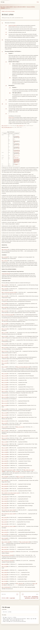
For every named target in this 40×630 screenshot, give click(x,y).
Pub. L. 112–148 (4, 421)
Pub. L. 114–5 (4, 391)
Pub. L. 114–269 (4, 386)
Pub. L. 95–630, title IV (6, 587)
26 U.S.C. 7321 (11, 117)
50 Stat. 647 (15, 160)
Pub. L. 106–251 (4, 496)
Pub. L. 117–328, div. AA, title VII (8, 314)
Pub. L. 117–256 (4, 323)
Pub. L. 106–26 (4, 507)
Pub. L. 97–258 (4, 125)
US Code (2, 2)
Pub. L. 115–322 (4, 380)
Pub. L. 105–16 (4, 521)
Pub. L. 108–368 (4, 476)
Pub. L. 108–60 (4, 488)
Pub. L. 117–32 (4, 351)
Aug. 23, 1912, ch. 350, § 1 (16, 136)
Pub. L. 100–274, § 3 (20, 125)
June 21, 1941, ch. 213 (18, 160)
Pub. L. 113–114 (4, 403)
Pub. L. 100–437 (4, 572)
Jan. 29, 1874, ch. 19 (15, 157)
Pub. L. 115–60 (4, 384)
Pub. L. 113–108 (4, 405)
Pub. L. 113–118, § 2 (20, 476)
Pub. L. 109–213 (4, 467)
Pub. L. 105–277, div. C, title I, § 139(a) (8, 510)
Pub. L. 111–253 (4, 435)
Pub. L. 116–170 (4, 360)
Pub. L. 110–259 (4, 454)
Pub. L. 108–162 (4, 484)
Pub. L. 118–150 (4, 296)
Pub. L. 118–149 (4, 299)
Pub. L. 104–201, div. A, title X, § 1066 (8, 526)
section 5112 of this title (13, 25)
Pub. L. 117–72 (4, 343)
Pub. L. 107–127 (4, 490)
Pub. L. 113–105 (4, 412)
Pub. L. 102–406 (4, 538)
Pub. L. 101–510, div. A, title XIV (7, 551)
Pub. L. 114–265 (4, 389)
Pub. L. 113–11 (4, 417)
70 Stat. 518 (15, 161)
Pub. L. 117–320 (4, 320)
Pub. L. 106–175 (4, 503)
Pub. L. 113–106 (4, 409)
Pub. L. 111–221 (4, 438)
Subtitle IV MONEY (9, 6)
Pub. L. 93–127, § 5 (17, 155)
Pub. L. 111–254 (4, 430)
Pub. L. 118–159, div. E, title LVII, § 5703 (9, 292)
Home (38, 2)
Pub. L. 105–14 (4, 524)
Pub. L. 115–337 (4, 378)
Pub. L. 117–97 (4, 332)
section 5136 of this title (6, 273)
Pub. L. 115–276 (16, 471)
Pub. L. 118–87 (4, 307)
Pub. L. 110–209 (4, 456)
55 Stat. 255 (15, 160)
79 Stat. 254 (15, 150)
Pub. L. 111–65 (4, 441)
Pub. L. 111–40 (4, 447)
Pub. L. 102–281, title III (6, 541)
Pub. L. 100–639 (4, 570)
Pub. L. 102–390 (4, 257)
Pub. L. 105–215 (4, 517)
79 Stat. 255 (16, 164)
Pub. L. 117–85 (4, 336)
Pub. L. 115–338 (4, 375)
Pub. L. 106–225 (4, 501)
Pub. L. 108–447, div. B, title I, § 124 (8, 470)
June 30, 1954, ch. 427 (18, 160)
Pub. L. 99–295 (4, 583)
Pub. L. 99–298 (4, 581)
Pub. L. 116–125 (4, 363)
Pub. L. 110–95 (4, 458)
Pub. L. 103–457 (4, 532)
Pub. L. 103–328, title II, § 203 (25, 541)
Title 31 (4, 6)
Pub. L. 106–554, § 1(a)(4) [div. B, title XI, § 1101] (10, 493)
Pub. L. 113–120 (4, 397)
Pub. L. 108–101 (4, 486)
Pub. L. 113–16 (4, 415)
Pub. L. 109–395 (4, 461)
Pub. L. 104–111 (4, 530)
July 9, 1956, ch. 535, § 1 (16, 161)
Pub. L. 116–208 (4, 355)
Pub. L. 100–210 (4, 574)
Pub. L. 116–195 (4, 357)
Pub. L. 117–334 (4, 311)
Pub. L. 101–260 (4, 566)
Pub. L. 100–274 (4, 260)
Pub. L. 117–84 (4, 340)
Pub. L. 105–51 (4, 519)
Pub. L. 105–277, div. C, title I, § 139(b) (8, 513)
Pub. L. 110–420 (4, 450)
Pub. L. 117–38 (4, 347)
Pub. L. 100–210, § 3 (19, 583)
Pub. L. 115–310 (4, 382)
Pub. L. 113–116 (4, 401)
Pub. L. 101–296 (4, 564)
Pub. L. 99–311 (4, 579)
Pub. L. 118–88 (4, 303)
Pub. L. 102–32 (4, 549)
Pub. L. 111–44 (4, 444)
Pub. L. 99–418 (4, 576)
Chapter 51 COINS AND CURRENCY (19, 6)
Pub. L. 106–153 (4, 505)
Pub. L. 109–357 (4, 463)
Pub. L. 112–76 (4, 423)
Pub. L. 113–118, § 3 (19, 426)
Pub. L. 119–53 (4, 285)
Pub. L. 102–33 (4, 547)
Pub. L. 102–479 (4, 534)
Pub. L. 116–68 (4, 366)
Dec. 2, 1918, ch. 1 (17, 159)
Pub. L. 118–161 (4, 288)
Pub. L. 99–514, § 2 (5, 249)
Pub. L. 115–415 (4, 373)
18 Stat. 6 (17, 157)
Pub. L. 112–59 (4, 426)
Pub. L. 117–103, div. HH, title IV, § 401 (23, 366)
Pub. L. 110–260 (4, 452)
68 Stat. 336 (15, 161)
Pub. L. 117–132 (4, 328)
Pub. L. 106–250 (4, 498)
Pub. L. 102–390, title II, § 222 (7, 127)
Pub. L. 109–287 (4, 465)
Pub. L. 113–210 (4, 395)
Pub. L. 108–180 (4, 480)
